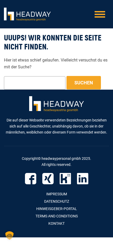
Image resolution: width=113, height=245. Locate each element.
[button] (9, 235)
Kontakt (56, 223)
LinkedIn (82, 178)
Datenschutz (56, 201)
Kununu (65, 178)
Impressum (56, 194)
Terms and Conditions (56, 216)
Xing (48, 178)
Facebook (30, 178)
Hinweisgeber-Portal (56, 209)
